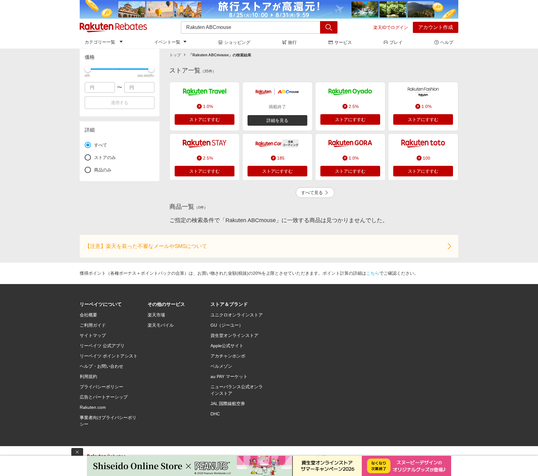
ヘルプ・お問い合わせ (101, 366)
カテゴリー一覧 (100, 42)
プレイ (396, 42)
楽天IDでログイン (390, 27)
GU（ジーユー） (226, 325)
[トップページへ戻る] (113, 27)
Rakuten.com (93, 407)
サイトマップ (93, 335)
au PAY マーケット (229, 376)
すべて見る (312, 192)
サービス (343, 42)
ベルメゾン (221, 366)
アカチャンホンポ (227, 355)
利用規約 (88, 376)
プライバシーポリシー (101, 386)
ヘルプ (446, 42)
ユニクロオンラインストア (236, 314)
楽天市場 (156, 314)
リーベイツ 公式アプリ (102, 345)
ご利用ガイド (93, 325)
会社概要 (88, 314)
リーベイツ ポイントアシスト (109, 355)
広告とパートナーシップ (104, 396)
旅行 (292, 42)
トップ (175, 55)
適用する (119, 102)
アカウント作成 (435, 27)
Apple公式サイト (226, 345)
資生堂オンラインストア (234, 335)
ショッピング (237, 42)
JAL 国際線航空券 (227, 403)
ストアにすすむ (204, 119)
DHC (215, 413)
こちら (372, 273)
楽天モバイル (161, 325)
